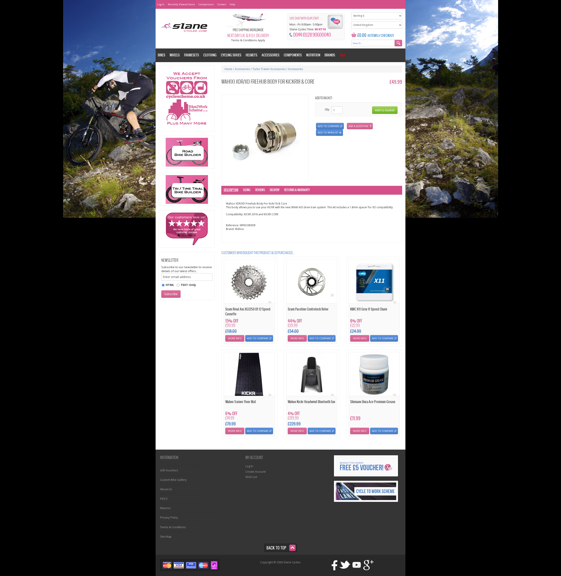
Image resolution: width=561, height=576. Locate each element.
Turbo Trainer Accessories (268, 69)
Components (293, 55)
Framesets (191, 55)
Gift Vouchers (169, 470)
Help (232, 4)
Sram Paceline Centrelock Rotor (308, 309)
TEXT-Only (188, 285)
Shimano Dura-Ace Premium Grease (372, 402)
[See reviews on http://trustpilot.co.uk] (187, 229)
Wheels (175, 55)
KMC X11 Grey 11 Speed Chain (368, 309)
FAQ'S (164, 499)
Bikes (161, 55)
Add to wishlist (328, 132)
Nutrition (313, 55)
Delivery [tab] (274, 190)
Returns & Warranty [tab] (297, 190)
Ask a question (358, 126)
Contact (221, 4)
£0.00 (361, 35)
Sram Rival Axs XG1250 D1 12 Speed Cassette (247, 311)
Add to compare (328, 126)
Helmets (251, 55)
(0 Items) (373, 36)
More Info (234, 338)
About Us (166, 489)
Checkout (387, 36)
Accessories (242, 69)
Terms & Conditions (173, 527)
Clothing (210, 55)
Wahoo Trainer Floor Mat (240, 402)
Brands (330, 55)
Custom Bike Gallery (173, 480)
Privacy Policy (169, 517)
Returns (165, 508)
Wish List (251, 477)
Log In (160, 4)
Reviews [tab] (260, 190)
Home (228, 69)
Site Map (166, 536)
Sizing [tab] (246, 190)
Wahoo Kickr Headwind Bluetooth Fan (311, 402)
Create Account (255, 472)
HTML (170, 285)
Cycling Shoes (231, 55)
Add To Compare (257, 338)
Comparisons (206, 4)
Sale (342, 55)
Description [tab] (231, 190)
